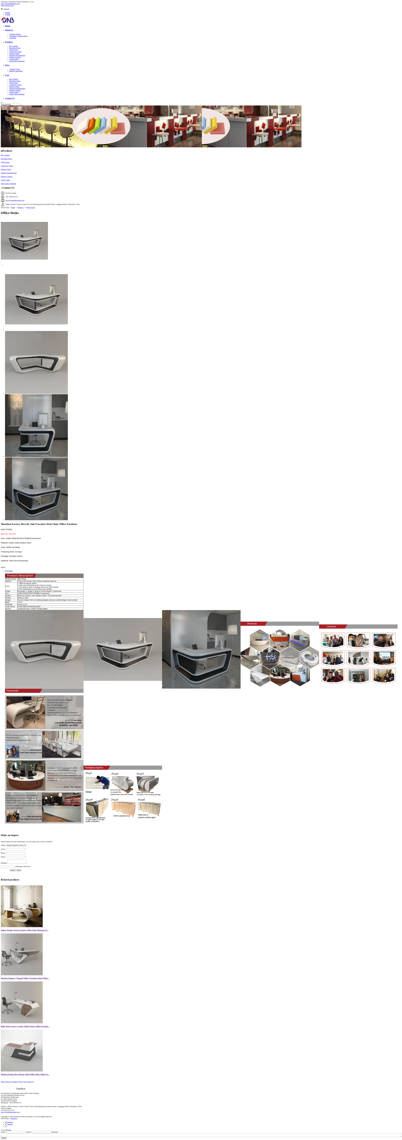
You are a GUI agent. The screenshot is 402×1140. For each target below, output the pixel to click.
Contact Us (10, 98)
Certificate (12, 38)
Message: (4, 863)
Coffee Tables (13, 59)
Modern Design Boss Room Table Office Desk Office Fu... (25, 1074)
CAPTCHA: (26, 866)
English (7, 12)
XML (3, 5)
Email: (3, 857)
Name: (3, 849)
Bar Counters (13, 46)
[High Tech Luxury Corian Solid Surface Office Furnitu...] (22, 1023)
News (7, 65)
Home (7, 26)
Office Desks (13, 50)
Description (9, 571)
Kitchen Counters (15, 57)
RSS (12, 5)
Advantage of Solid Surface (18, 36)
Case (7, 75)
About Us (9, 30)
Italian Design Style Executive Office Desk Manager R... (24, 930)
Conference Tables (15, 52)
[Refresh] (18, 867)
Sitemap (7, 5)
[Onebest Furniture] (7, 22)
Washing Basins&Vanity (17, 55)
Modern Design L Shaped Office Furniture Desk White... (25, 978)
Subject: (3, 845)
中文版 (7, 14)
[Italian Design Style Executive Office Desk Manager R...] (22, 926)
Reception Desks (14, 48)
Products (9, 42)
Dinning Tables (14, 54)
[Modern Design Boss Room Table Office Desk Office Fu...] (22, 1071)
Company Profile (15, 34)
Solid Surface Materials (17, 61)
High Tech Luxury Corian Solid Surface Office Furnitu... (25, 1026)
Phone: (3, 853)
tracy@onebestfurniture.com (10, 3)
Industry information (16, 71)
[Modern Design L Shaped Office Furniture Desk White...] (22, 975)
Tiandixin (14, 1118)
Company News (14, 69)
